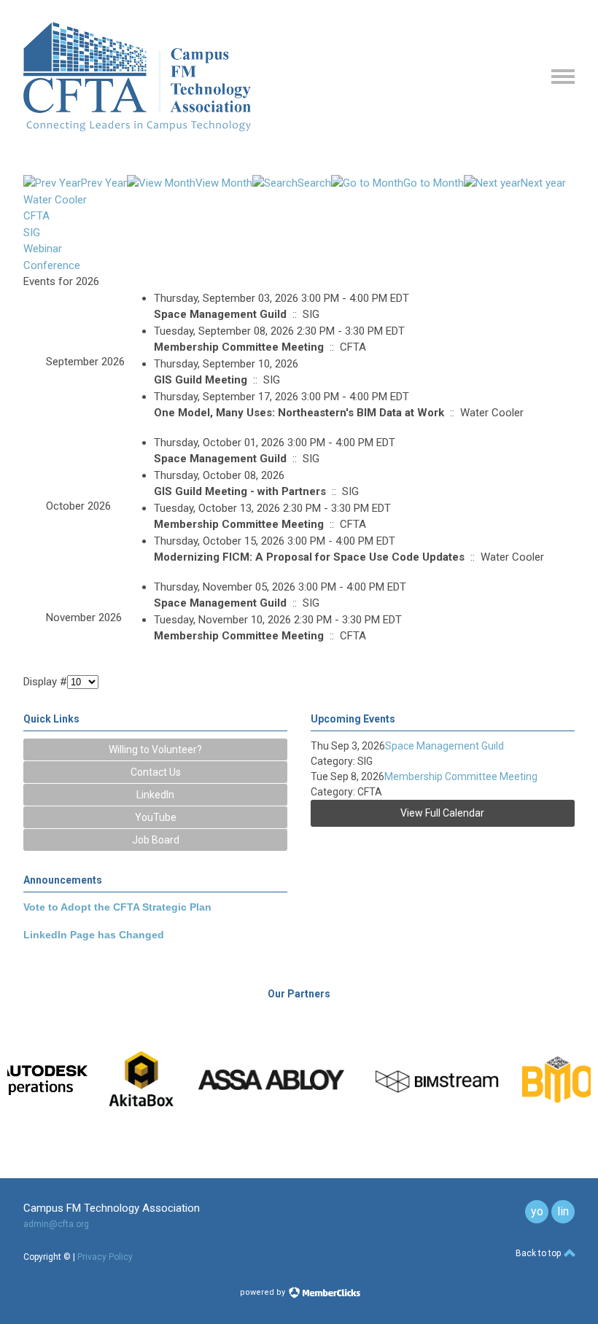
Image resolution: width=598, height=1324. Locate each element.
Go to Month (433, 183)
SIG (31, 232)
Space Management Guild (220, 314)
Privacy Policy (105, 1257)
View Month (223, 183)
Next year (543, 183)
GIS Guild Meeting (200, 379)
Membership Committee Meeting (239, 347)
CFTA (36, 215)
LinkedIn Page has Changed (93, 935)
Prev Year (104, 183)
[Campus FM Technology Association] (137, 127)
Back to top (539, 1253)
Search (314, 183)
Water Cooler (55, 199)
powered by (263, 1292)
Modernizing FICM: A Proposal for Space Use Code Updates (309, 557)
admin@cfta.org (56, 1224)
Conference (51, 265)
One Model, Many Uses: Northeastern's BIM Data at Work (299, 412)
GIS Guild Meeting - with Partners (240, 491)
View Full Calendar (442, 813)
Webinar (42, 248)
